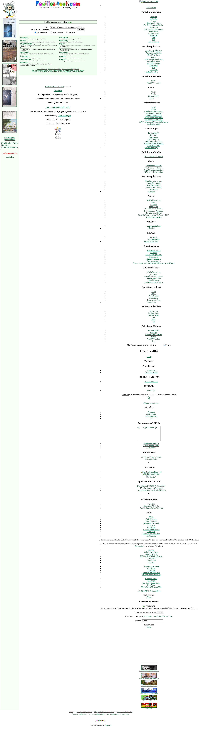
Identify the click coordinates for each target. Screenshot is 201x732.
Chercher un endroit (134, 345)
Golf (153, 38)
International (153, 257)
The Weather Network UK (151, 587)
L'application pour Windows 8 (151, 488)
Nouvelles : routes (153, 183)
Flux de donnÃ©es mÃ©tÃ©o (151, 508)
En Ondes (151, 558)
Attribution (151, 532)
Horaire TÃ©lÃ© (58, 70)
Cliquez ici (139, 546)
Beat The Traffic (151, 579)
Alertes (153, 81)
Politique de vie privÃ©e (151, 575)
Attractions (154, 27)
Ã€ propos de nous (151, 552)
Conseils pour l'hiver (153, 187)
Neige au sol (153, 137)
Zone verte (153, 70)
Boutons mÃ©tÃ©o (151, 506)
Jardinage (153, 333)
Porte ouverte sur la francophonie (149, 693)
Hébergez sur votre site (104, 712)
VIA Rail (76, 69)
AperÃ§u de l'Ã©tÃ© (153, 51)
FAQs (151, 517)
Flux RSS (151, 504)
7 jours (153, 21)
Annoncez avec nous (151, 523)
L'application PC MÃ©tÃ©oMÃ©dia (151, 486)
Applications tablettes (151, 446)
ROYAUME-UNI (151, 382)
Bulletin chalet (153, 33)
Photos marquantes (154, 261)
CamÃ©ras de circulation (153, 111)
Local (153, 292)
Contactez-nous (124, 714)
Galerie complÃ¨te (153, 259)
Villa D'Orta (149, 708)
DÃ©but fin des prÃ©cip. (153, 25)
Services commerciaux (151, 530)
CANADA (151, 370)
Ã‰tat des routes (53, 69)
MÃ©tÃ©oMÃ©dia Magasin (151, 556)
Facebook (157, 472)
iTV (151, 418)
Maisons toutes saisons (153, 335)
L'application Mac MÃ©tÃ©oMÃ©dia (151, 490)
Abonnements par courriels (151, 457)
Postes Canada (37, 71)
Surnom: (138, 621)
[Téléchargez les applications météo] (149, 440)
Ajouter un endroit (151, 403)
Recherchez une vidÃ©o (153, 283)
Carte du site (151, 536)
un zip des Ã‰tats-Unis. (163, 617)
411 (57, 71)
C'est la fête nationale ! (9, 147)
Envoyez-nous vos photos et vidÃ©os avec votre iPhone (153, 263)
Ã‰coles (153, 36)
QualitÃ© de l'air (153, 61)
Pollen (153, 57)
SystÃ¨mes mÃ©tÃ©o (153, 141)
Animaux (153, 205)
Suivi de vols (153, 31)
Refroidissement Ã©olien (153, 144)
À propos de (79, 714)
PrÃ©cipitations (153, 139)
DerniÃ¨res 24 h (154, 55)
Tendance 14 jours (153, 23)
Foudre (153, 94)
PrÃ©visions (151, 8)
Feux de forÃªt (153, 96)
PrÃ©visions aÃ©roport (154, 29)
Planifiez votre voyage (153, 181)
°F (149, 399)
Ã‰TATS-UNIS (151, 373)
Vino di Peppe (64, 116)
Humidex (153, 135)
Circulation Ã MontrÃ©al (66, 71)
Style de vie (153, 207)
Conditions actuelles (153, 113)
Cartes (151, 98)
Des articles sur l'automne (153, 211)
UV (153, 68)
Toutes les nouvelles (153, 217)
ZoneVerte (151, 585)
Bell (60, 69)
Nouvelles (151, 191)
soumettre (125, 395)
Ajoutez (111, 714)
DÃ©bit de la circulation (153, 118)
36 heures (153, 19)
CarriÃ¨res (151, 527)
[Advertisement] (58, 12)
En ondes (153, 237)
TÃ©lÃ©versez (153, 280)
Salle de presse (151, 519)
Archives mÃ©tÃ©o (153, 53)
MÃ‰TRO (49, 70)
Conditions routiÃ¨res (154, 116)
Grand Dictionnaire (40, 70)
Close (149, 357)
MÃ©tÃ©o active (151, 72)
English (151, 562)
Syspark (108, 725)
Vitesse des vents (153, 146)
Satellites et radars (153, 124)
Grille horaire (151, 414)
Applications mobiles (151, 444)
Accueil (151, 550)
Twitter (156, 474)
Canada (153, 203)
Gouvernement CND (67, 69)
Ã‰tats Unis (153, 296)
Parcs (154, 319)
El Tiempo (151, 581)
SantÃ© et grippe (153, 63)
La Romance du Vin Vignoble (149, 686)
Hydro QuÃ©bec (78, 71)
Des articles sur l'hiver (154, 213)
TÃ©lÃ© (151, 228)
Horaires (153, 17)
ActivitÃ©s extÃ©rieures (153, 276)
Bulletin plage (153, 315)
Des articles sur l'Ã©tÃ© (153, 209)
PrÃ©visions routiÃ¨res (153, 59)
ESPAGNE (151, 391)
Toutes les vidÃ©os (153, 226)
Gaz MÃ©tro (51, 71)
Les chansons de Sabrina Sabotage (149, 671)
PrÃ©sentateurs (153, 239)
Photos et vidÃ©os (151, 241)
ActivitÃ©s (151, 302)
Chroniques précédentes (9, 139)
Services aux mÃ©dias (151, 534)
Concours (151, 525)
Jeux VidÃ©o (71, 70)
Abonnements (153, 42)
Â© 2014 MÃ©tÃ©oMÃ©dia (149, 591)
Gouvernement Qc (42, 69)
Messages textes (151, 459)
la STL (65, 70)
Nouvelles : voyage (153, 185)
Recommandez (124, 712)
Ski (153, 40)
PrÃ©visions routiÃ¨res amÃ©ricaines (153, 122)
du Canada (148, 617)
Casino (82, 70)
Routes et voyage (151, 148)
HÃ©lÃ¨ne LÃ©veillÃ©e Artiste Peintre (149, 678)
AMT (77, 70)
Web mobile (151, 448)
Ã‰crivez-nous (151, 521)
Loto (33, 70)
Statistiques (153, 66)
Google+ (152, 477)
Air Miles (44, 71)
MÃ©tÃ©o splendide (154, 255)
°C (149, 397)
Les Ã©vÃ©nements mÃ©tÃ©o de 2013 (153, 215)
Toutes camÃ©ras (153, 300)
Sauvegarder (149, 625)
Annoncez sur (96, 714)
